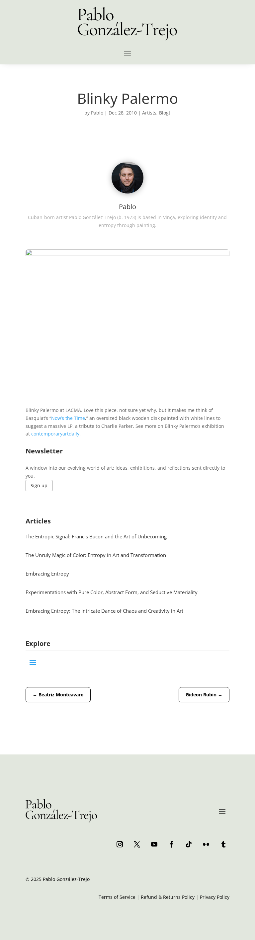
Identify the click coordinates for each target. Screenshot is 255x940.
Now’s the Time (68, 418)
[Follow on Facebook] (171, 844)
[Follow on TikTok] (188, 844)
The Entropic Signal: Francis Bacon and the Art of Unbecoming (96, 536)
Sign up (39, 485)
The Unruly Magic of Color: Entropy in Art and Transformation (96, 555)
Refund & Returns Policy (168, 897)
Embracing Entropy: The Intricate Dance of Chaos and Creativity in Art (104, 610)
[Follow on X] (136, 844)
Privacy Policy (214, 897)
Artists (149, 113)
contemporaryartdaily (55, 434)
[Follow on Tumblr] (223, 844)
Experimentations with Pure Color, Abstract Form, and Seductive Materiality (112, 592)
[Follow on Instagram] (119, 844)
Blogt (164, 113)
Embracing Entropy (47, 573)
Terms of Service (117, 897)
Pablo (97, 113)
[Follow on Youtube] (154, 844)
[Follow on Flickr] (206, 844)
